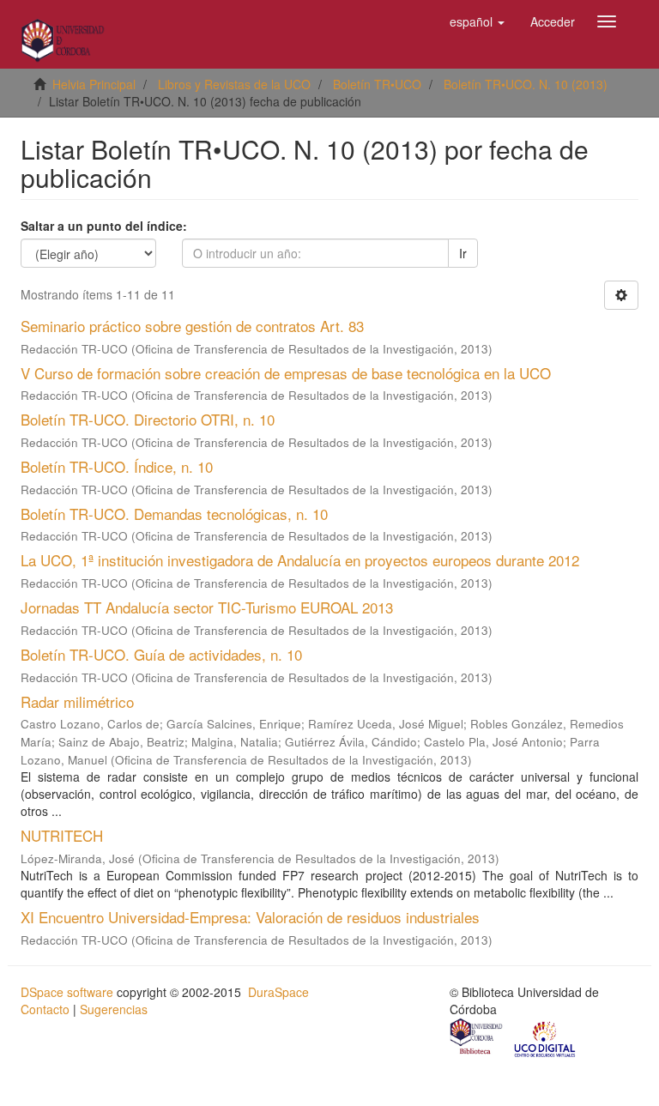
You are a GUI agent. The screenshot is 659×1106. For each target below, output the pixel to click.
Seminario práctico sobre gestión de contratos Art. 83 (192, 325)
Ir (463, 253)
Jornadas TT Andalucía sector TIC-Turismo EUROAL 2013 (207, 607)
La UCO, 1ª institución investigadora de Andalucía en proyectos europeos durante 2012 (300, 560)
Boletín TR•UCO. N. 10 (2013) (526, 84)
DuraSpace (278, 991)
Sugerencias (114, 1009)
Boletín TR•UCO (377, 84)
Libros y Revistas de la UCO (234, 84)
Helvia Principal (94, 84)
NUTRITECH (62, 835)
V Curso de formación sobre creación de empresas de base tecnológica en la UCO (286, 373)
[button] (477, 21)
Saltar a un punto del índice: (104, 225)
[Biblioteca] (477, 1038)
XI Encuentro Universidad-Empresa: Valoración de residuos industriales (250, 917)
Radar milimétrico (77, 701)
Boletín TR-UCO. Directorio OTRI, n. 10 (148, 419)
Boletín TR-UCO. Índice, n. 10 (117, 466)
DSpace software (67, 991)
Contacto (45, 1009)
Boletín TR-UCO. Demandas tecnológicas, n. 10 (174, 513)
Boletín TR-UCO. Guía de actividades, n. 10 (161, 654)
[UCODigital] (545, 1038)
